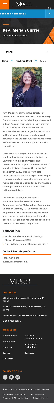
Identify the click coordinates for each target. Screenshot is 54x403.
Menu (9, 52)
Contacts (29, 353)
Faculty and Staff (24, 61)
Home (5, 61)
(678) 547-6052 (11, 258)
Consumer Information (14, 394)
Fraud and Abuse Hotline (15, 398)
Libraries (7, 347)
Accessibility (37, 394)
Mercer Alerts (10, 336)
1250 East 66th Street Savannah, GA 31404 (25, 315)
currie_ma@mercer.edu (15, 262)
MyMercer (8, 359)
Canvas (6, 353)
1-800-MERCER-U (12, 321)
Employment (9, 341)
